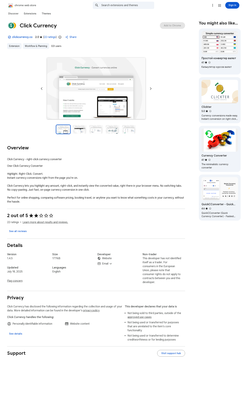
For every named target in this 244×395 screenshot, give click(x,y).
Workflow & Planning (36, 46)
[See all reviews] (18, 231)
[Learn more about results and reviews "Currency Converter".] (209, 160)
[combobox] (127, 5)
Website (107, 258)
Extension (14, 46)
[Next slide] (150, 88)
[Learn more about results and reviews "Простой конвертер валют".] (209, 62)
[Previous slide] (41, 88)
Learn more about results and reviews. (45, 222)
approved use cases (139, 317)
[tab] (13, 14)
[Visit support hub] (171, 353)
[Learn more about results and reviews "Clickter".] (210, 111)
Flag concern (15, 281)
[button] (219, 5)
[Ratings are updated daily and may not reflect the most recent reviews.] (60, 37)
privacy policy (91, 310)
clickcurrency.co (22, 37)
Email (105, 263)
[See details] (15, 334)
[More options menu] (212, 5)
